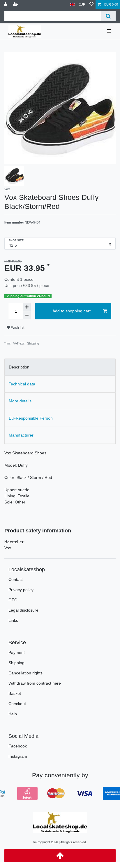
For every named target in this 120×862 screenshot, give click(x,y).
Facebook (17, 746)
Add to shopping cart (71, 311)
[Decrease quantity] (27, 315)
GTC (12, 600)
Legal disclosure (23, 610)
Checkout (17, 703)
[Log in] (6, 4)
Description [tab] (19, 367)
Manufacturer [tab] (21, 435)
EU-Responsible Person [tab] (31, 418)
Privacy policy (20, 589)
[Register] (16, 4)
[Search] (108, 16)
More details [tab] (20, 401)
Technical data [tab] (22, 384)
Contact (15, 579)
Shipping (16, 662)
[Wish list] (91, 4)
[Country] (72, 4)
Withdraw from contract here (34, 683)
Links (13, 620)
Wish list (17, 328)
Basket (14, 693)
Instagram (17, 756)
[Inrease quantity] (27, 307)
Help (12, 714)
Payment (16, 652)
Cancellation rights (25, 673)
